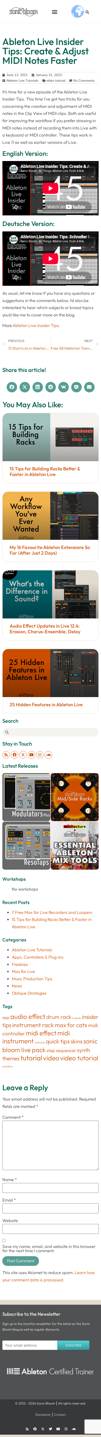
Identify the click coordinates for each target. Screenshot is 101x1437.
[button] (54, 11)
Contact (60, 1415)
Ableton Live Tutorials (22, 80)
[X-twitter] (23, 755)
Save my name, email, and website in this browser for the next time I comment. (49, 1248)
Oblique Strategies (29, 993)
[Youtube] (31, 755)
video (51, 1058)
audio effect (27, 1016)
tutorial (31, 1058)
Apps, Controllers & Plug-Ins (37, 957)
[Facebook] (14, 755)
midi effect (41, 1033)
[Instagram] (40, 755)
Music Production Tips (32, 978)
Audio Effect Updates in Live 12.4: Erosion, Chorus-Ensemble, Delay (45, 628)
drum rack (58, 1016)
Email (9, 1200)
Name (9, 1180)
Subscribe (73, 1345)
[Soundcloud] (48, 755)
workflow (7, 1066)
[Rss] (6, 755)
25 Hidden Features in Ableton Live (46, 704)
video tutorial (55, 80)
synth (83, 1050)
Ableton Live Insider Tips (36, 325)
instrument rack (33, 1025)
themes (10, 1058)
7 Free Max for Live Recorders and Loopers (52, 912)
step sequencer (61, 1050)
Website (10, 1221)
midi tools (40, 1042)
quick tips (58, 1041)
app (5, 1017)
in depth (76, 1018)
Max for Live (23, 971)
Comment (13, 1117)
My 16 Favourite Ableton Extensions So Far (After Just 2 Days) (50, 550)
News (17, 986)
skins (76, 1041)
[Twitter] (50, 1429)
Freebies (20, 964)
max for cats (71, 1025)
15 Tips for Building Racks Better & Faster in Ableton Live (45, 471)
